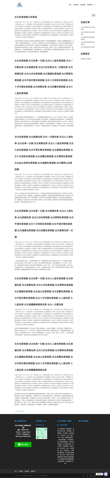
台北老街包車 (65, 33)
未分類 (37, 189)
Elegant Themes (27, 476)
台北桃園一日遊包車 (26, 33)
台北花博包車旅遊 (58, 109)
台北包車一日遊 (55, 24)
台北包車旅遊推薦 (36, 26)
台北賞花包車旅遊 (63, 35)
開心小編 (18, 22)
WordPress (44, 476)
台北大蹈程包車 (57, 105)
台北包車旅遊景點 (46, 26)
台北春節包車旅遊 (57, 107)
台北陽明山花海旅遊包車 (27, 37)
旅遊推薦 (82, 5)
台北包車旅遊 (27, 26)
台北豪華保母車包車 (44, 35)
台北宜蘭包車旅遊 (25, 31)
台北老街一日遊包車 (56, 33)
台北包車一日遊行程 (64, 100)
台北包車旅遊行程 (56, 26)
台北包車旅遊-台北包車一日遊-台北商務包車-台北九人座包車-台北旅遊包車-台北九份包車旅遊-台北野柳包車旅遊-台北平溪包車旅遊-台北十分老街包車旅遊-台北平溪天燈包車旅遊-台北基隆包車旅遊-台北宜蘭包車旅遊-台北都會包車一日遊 (44, 223)
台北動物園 (47, 24)
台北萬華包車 (35, 35)
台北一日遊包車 (34, 22)
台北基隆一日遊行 (36, 28)
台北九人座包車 (63, 22)
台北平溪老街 (45, 31)
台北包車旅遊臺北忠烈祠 (88, 47)
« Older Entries (19, 411)
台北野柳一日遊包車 (57, 111)
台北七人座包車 (54, 22)
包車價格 (75, 5)
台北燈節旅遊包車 (45, 33)
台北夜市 (66, 28)
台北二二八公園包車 (26, 24)
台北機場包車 (36, 33)
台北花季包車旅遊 (26, 35)
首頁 (70, 5)
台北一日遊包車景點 (44, 22)
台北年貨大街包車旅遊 (55, 31)
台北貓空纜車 (54, 35)
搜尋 (93, 15)
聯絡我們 (89, 5)
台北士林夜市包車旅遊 (58, 28)
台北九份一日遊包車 (62, 98)
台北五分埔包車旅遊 (38, 24)
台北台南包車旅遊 (65, 102)
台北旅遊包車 (65, 31)
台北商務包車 (27, 28)
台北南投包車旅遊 (66, 26)
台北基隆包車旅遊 (46, 28)
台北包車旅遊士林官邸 (26, 17)
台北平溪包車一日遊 (35, 31)
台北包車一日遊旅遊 (64, 24)
